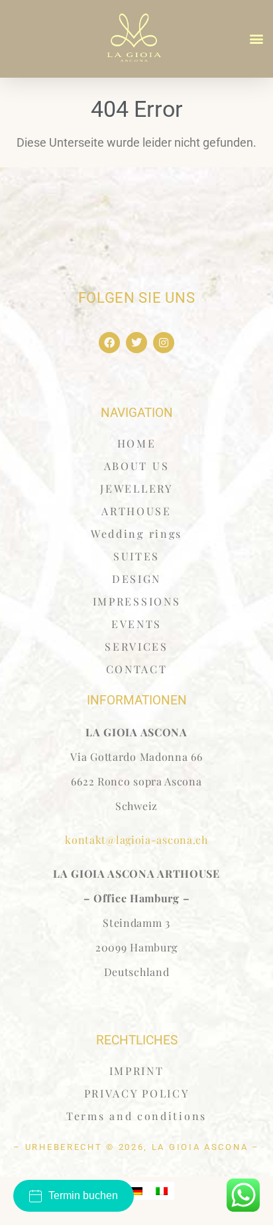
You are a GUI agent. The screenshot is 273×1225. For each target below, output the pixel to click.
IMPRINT (136, 1071)
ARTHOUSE (136, 511)
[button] (257, 39)
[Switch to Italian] (161, 1191)
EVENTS (136, 624)
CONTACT (137, 669)
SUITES (136, 556)
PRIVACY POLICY (137, 1093)
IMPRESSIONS (137, 601)
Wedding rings (136, 533)
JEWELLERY (136, 488)
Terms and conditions (136, 1116)
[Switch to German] (136, 1191)
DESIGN (136, 579)
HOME (136, 443)
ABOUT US (137, 466)
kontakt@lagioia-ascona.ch (136, 840)
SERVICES (136, 646)
